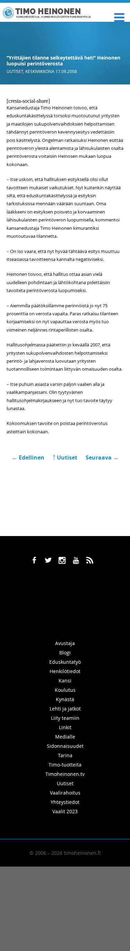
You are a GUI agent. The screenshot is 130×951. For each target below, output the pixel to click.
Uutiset (15, 71)
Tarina (65, 755)
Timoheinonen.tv (65, 774)
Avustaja (65, 643)
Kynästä (65, 699)
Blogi (65, 652)
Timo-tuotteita (65, 764)
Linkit (65, 727)
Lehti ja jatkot (65, 708)
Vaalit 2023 (65, 811)
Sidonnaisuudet (65, 746)
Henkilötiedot (65, 671)
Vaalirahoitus (65, 792)
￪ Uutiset (65, 457)
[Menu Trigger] (119, 16)
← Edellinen (29, 457)
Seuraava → (102, 457)
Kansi (65, 680)
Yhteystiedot (65, 802)
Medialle (65, 736)
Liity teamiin (65, 718)
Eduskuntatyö (65, 662)
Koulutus (65, 690)
